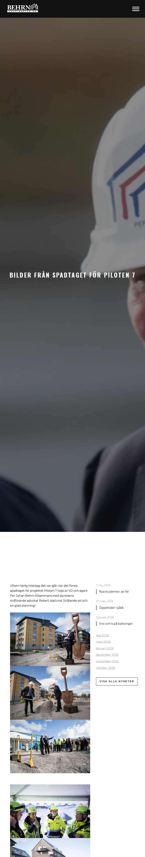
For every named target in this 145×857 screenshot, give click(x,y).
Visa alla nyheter (117, 681)
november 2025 (107, 661)
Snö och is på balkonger (116, 623)
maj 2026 (102, 635)
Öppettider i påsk (111, 607)
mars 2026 (103, 642)
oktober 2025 (105, 668)
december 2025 (107, 654)
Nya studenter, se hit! (114, 591)
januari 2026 (105, 648)
